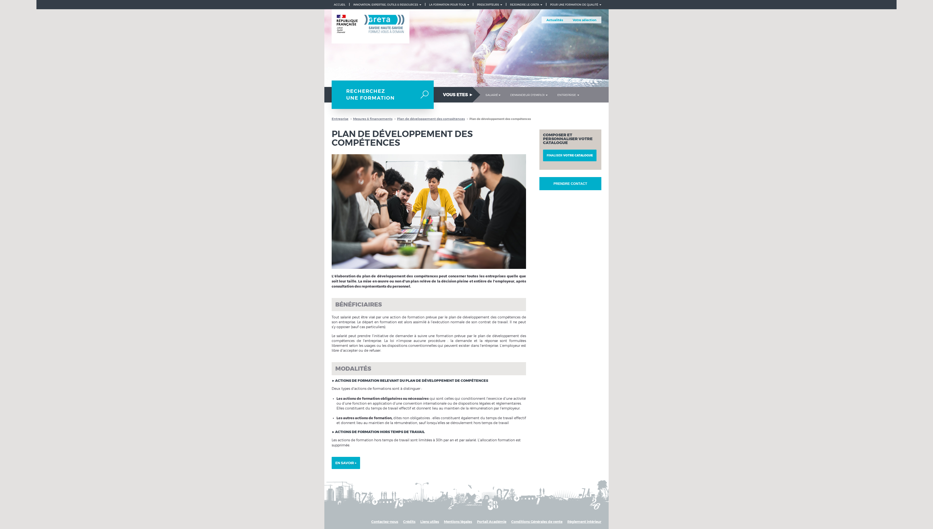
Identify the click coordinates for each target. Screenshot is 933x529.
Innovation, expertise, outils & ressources (386, 4)
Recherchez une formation (370, 94)
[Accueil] (370, 26)
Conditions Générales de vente (536, 522)
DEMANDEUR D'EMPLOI (527, 94)
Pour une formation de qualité (574, 4)
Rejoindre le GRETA (525, 4)
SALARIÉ (491, 94)
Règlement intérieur (584, 522)
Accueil (340, 4)
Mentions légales (458, 522)
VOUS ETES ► (458, 94)
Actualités (554, 20)
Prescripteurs (488, 4)
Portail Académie (491, 522)
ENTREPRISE (567, 94)
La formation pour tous (448, 4)
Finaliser (570, 155)
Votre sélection (584, 20)
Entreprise (340, 119)
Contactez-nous (384, 522)
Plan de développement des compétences (431, 119)
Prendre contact (570, 184)
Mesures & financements (372, 119)
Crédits (409, 522)
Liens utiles (429, 522)
